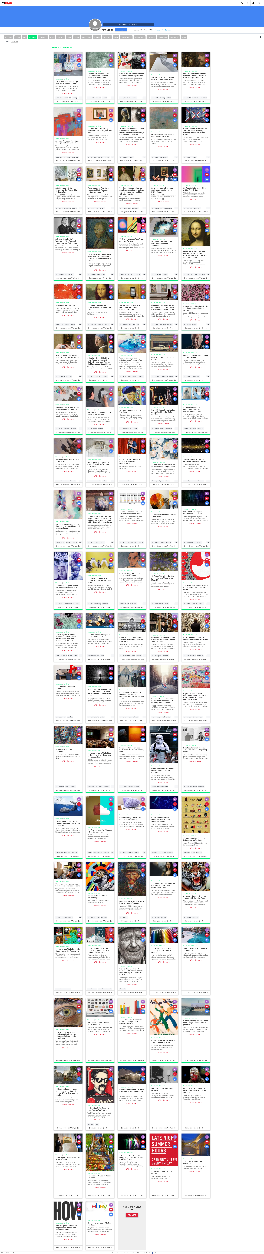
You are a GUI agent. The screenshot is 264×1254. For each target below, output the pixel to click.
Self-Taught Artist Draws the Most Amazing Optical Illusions (163, 78)
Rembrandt (195, 98)
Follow (121, 30)
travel (66, 786)
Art (70, 98)
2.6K (133, 432)
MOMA (107, 157)
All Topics (8, 37)
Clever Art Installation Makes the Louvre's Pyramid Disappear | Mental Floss (131, 639)
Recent (18, 37)
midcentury (62, 989)
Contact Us (147, 1253)
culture (162, 428)
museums (132, 324)
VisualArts (200, 428)
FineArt (189, 98)
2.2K (165, 212)
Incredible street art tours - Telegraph (66, 750)
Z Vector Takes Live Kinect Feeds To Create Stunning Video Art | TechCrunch (131, 1157)
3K (165, 607)
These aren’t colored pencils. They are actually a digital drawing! (162, 950)
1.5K (133, 161)
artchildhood (59, 852)
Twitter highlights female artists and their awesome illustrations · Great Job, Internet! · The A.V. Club (65, 637)
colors (97, 542)
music (102, 542)
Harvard (125, 786)
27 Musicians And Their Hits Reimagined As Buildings (194, 839)
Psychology (151, 37)
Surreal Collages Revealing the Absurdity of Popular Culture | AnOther (163, 412)
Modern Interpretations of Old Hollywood (162, 358)
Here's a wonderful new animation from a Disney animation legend (160, 820)
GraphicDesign (97, 852)
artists (194, 324)
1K (197, 161)
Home (109, 1253)
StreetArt (61, 786)
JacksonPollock (191, 656)
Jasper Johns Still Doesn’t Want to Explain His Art (195, 356)
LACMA (102, 717)
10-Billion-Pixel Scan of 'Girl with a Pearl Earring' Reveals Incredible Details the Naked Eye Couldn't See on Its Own (131, 132)
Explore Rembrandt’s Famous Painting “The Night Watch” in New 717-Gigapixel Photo (194, 76)
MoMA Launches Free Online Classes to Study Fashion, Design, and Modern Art (98, 190)
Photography (43, 37)
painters (98, 376)
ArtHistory (101, 157)
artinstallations (191, 542)
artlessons (94, 428)
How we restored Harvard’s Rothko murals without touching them (131, 750)
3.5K (101, 1247)
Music (52, 37)
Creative (186, 428)
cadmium (130, 542)
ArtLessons (75, 157)
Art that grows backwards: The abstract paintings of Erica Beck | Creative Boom (67, 526)
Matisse (189, 603)
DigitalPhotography (93, 656)
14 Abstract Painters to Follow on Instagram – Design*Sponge (163, 466)
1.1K (101, 380)
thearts (70, 656)
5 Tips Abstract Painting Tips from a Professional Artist (66, 83)
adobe (153, 717)
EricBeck (68, 542)
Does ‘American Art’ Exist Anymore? (65, 688)
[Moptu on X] (155, 1252)
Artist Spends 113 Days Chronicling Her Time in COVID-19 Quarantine (67, 190)
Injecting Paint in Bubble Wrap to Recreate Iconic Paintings (131, 902)
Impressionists (127, 428)
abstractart (59, 542)
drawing (100, 428)
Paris (133, 656)
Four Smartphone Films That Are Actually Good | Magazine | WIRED (195, 750)
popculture (169, 428)
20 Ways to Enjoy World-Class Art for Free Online (194, 189)
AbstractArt (59, 98)
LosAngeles (158, 656)
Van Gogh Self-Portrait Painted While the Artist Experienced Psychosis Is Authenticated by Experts (99, 257)
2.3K (69, 278)
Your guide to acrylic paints (65, 305)
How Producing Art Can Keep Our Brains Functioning (130, 819)
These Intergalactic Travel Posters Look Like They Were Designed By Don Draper (98, 950)
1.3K (132, 328)
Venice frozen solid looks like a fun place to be (195, 949)
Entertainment (174, 37)
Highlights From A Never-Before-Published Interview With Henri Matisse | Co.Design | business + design (195, 696)
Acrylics (58, 324)
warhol (68, 989)
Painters (104, 98)
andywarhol (91, 786)
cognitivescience (128, 852)
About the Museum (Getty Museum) (193, 1162)
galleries (125, 324)
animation (154, 852)
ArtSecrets (158, 274)
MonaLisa (202, 274)
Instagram (62, 376)
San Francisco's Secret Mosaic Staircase (99, 1177)
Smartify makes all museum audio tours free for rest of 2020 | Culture (162, 190)
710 (101, 101)
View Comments (68, 93)
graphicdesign (166, 717)
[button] (242, 3)
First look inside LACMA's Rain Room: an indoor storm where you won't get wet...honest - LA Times (99, 692)
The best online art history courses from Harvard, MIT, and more (99, 131)
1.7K (69, 212)
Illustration (106, 852)
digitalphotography (162, 786)
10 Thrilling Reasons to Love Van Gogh (130, 411)
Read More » (68, 64)
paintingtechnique (166, 542)
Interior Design (86, 37)
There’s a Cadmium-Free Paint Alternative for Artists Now (131, 513)
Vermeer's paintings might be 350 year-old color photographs (67, 885)
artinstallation (127, 656)
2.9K (69, 484)
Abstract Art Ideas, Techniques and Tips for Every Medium (67, 142)
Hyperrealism (126, 98)
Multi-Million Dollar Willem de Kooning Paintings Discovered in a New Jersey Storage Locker (163, 307)
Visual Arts (32, 37)
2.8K (133, 546)
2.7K (133, 721)
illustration (64, 656)
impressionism (159, 603)
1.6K (69, 161)
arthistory (189, 717)
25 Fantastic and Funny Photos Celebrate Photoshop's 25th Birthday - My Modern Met (163, 701)
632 (69, 101)
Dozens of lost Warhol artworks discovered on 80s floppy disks (67, 950)
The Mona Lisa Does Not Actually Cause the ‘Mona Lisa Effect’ (99, 307)
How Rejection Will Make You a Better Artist (67, 460)
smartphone (193, 786)
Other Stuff (60, 37)
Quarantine (135, 208)
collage (157, 428)
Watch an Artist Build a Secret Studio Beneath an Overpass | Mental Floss (99, 464)
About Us (123, 1253)
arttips (124, 376)
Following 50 (169, 30)
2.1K (165, 721)
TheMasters (203, 98)
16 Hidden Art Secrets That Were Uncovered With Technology (162, 244)
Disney (164, 852)
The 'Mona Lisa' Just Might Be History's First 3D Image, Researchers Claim (163, 885)
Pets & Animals (162, 37)
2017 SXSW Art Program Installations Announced (192, 513)
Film (24, 37)
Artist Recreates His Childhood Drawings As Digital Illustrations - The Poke (67, 823)
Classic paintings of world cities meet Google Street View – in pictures (195, 1023)
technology (98, 603)
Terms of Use (131, 1253)
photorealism (68, 603)
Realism (168, 98)
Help (141, 1253)
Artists (93, 98)
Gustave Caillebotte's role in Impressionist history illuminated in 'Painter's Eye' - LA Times (131, 695)
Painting (74, 98)
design (104, 481)
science (136, 852)
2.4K (69, 380)
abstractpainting (156, 481)
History (77, 37)
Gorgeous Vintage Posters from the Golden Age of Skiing (163, 1041)
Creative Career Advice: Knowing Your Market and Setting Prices (67, 408)
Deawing (162, 98)
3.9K (101, 546)
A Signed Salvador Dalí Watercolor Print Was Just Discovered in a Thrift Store (66, 241)
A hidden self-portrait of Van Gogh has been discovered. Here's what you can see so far (99, 76)
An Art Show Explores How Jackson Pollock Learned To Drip (195, 638)
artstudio (98, 481)
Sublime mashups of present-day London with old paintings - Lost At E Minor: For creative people (67, 1092)
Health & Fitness (139, 37)
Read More (132, 1215)
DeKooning (163, 324)
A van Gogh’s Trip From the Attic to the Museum (67, 1159)
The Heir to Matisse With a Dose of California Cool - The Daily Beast (195, 587)
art (120, 324)
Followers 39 (159, 30)
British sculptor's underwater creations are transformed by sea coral (194, 1090)
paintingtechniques (67, 917)
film (188, 786)
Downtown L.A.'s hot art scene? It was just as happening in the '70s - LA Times (163, 639)
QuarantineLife (100, 208)
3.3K (165, 921)
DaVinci (196, 274)
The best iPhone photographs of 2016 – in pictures (98, 636)
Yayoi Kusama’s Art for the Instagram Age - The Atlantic (194, 460)
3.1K (132, 856)
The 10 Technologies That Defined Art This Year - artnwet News (99, 580)
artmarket (66, 428)
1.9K (164, 161)
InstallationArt (95, 717)
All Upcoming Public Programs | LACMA (163, 1172)
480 (197, 101)
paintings (104, 376)
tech (137, 324)
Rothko (130, 786)
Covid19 (74, 208)
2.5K (133, 607)
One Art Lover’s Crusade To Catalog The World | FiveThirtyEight (129, 461)
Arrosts (66, 98)
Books (184, 37)
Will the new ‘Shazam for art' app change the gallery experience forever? (130, 307)
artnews (199, 542)
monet (166, 603)
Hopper (171, 376)
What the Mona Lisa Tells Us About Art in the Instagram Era (67, 356)
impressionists (197, 717)
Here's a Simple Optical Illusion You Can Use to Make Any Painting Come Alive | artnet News (195, 132)
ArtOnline (189, 208)
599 (133, 101)
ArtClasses (94, 157)
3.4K (197, 790)
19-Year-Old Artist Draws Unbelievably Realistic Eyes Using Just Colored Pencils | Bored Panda (66, 1035)
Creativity (97, 37)
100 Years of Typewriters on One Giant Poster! (98, 1023)
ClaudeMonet (163, 157)
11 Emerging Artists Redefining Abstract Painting (131, 240)
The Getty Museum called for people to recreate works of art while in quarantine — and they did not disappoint (131, 191)
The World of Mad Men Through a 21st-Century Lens (99, 831)
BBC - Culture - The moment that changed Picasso (130, 574)
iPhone (102, 656)
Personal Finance (126, 37)
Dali (66, 274)
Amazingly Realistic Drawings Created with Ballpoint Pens (194, 897)
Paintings (164, 274)
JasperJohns (195, 376)
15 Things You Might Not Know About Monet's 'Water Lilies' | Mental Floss (163, 578)
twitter (75, 656)
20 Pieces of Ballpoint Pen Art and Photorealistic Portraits (67, 587)
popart (100, 786)
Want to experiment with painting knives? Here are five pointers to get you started (130, 360)
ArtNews (98, 98)
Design (69, 37)
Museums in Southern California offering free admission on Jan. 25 (131, 1091)
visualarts (72, 481)
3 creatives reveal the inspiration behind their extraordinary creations (192, 409)
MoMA (92, 208)
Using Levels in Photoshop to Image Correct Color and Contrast (162, 770)
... (80, 97)
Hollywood (165, 376)
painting (141, 376)
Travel (116, 37)
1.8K (165, 328)
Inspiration (193, 428)
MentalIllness (101, 274)
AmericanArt (59, 717)
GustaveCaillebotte (133, 717)
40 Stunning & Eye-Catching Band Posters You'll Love (98, 1109)
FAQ (138, 1253)
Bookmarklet (116, 1253)
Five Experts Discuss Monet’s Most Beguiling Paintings (162, 135)
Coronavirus (67, 208)
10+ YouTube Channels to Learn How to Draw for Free (99, 413)
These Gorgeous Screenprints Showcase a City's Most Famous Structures (131, 1022)
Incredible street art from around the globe (97, 897)
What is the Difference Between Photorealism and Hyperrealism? (131, 75)
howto (129, 376)
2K (165, 101)
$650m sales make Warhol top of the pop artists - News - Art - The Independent (99, 755)
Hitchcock (157, 376)
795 (101, 161)
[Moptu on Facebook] (152, 1252)
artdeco (189, 324)
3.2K (165, 546)
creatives (73, 428)
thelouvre (138, 656)
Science (107, 324)
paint (135, 542)
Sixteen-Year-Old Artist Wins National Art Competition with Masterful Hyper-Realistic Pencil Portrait (131, 972)
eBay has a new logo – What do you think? (99, 1224)
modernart (133, 603)
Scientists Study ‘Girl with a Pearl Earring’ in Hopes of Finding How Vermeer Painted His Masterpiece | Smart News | (99, 361)
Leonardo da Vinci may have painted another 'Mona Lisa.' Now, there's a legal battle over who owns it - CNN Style (195, 254)
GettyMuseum (127, 208)
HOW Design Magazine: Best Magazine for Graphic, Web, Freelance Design (66, 1228)
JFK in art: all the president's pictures (162, 1089)
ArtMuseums (158, 208)
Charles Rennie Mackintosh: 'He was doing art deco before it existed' (195, 308)
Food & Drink (106, 37)
